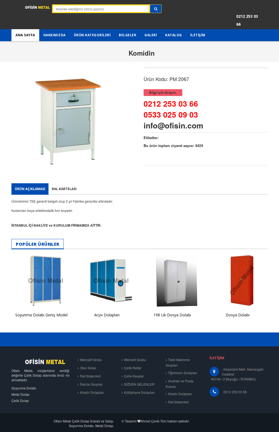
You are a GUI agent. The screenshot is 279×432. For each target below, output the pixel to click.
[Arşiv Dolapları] (107, 281)
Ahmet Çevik (150, 421)
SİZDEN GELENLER (139, 384)
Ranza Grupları (91, 384)
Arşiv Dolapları (107, 314)
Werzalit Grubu (91, 359)
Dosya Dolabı (238, 314)
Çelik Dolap (20, 400)
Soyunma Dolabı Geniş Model (41, 314)
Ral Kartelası (64, 189)
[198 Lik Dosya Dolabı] (172, 281)
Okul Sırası (88, 367)
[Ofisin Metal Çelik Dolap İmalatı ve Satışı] (29, 9)
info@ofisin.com (173, 125)
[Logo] (40, 361)
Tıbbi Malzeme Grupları (178, 362)
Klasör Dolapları (92, 392)
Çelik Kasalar (134, 376)
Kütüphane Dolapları (139, 392)
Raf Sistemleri (90, 376)
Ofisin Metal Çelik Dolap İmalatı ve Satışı (83, 421)
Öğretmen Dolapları (182, 372)
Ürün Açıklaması (30, 189)
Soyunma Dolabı (23, 388)
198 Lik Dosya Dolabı (172, 314)
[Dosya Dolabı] (238, 281)
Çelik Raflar (132, 367)
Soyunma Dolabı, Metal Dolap (91, 425)
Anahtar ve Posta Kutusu (179, 384)
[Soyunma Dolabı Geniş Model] (41, 281)
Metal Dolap (20, 394)
